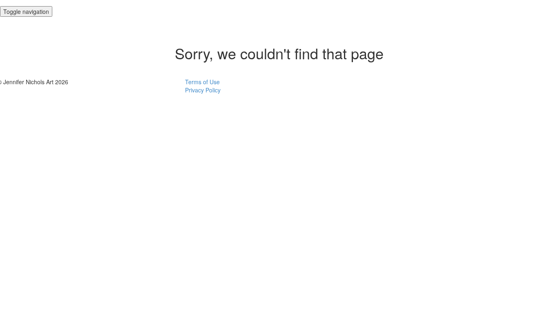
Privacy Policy (203, 90)
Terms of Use (202, 82)
